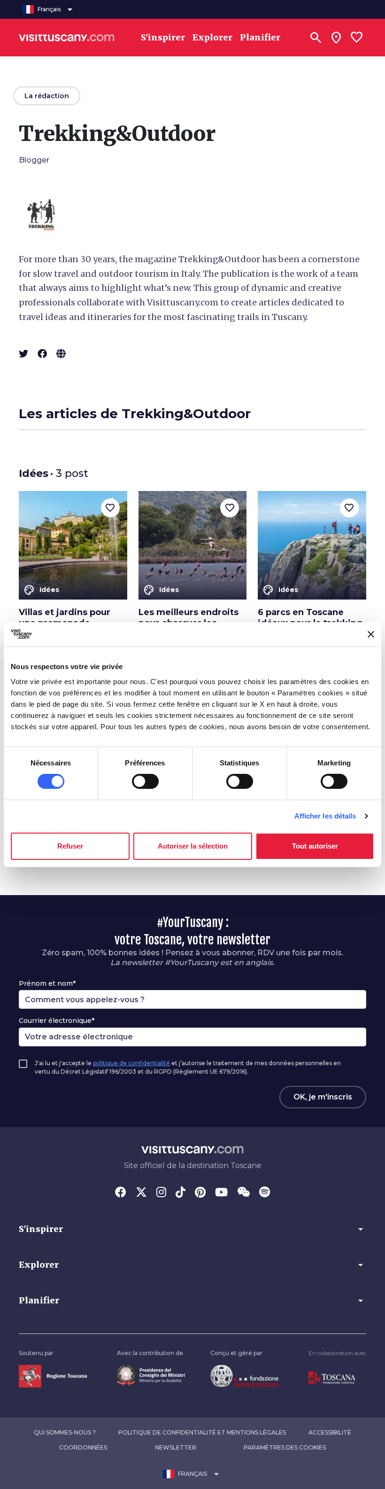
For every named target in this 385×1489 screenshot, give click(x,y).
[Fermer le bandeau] (371, 634)
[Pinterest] (200, 1193)
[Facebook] (120, 1193)
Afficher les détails (325, 816)
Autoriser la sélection (193, 846)
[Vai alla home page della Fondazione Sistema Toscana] (244, 1375)
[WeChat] (243, 1193)
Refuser (70, 846)
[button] (192, 1229)
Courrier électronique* (56, 1020)
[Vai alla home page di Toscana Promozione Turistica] (331, 1377)
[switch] (145, 781)
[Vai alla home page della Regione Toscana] (53, 1375)
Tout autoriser (315, 846)
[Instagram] (161, 1193)
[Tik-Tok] (180, 1193)
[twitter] (23, 353)
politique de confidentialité (131, 1063)
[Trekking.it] (61, 353)
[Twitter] (141, 1193)
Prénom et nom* (47, 983)
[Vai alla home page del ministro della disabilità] (151, 1374)
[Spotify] (264, 1193)
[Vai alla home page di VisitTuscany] (67, 37)
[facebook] (42, 353)
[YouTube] (221, 1193)
